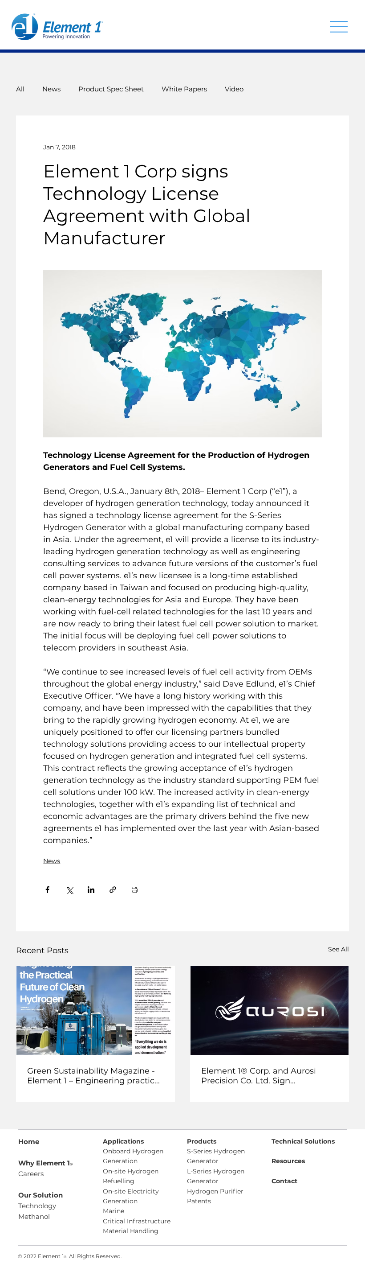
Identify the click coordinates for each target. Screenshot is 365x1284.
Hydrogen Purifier (215, 1191)
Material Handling (130, 1231)
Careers (31, 1173)
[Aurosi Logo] (270, 1010)
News (51, 89)
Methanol (34, 1216)
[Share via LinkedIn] (91, 889)
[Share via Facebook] (47, 889)
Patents (199, 1201)
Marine (113, 1211)
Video (234, 89)
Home (28, 1141)
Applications (123, 1141)
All (20, 89)
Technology (37, 1206)
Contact (284, 1181)
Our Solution (40, 1195)
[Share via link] (113, 889)
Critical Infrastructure (136, 1221)
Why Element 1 (45, 1163)
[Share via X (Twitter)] (69, 889)
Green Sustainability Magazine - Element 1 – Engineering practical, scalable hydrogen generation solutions (95, 1076)
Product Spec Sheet (111, 89)
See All (338, 949)
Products (201, 1141)
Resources (288, 1161)
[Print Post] (134, 889)
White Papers (184, 89)
